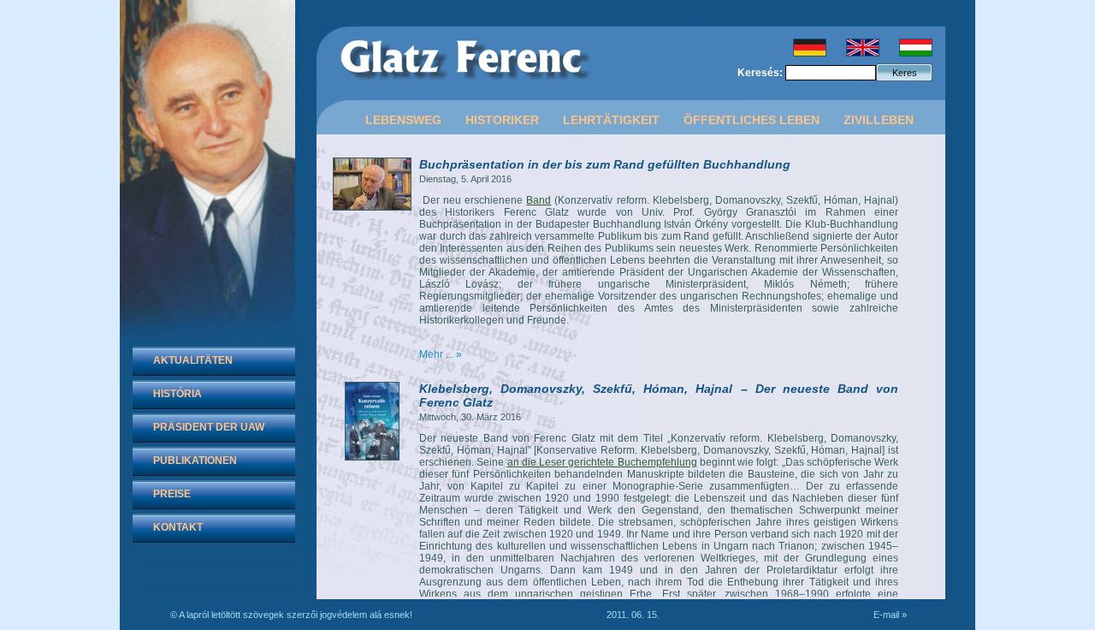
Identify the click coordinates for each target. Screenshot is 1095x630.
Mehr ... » (440, 354)
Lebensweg (403, 120)
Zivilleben (878, 120)
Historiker (502, 120)
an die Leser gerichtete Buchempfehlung (602, 462)
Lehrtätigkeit (611, 120)
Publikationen (195, 461)
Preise (172, 494)
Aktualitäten (193, 360)
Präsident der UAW (208, 427)
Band (538, 200)
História (177, 394)
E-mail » (890, 614)
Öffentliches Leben (752, 120)
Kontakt (178, 527)
